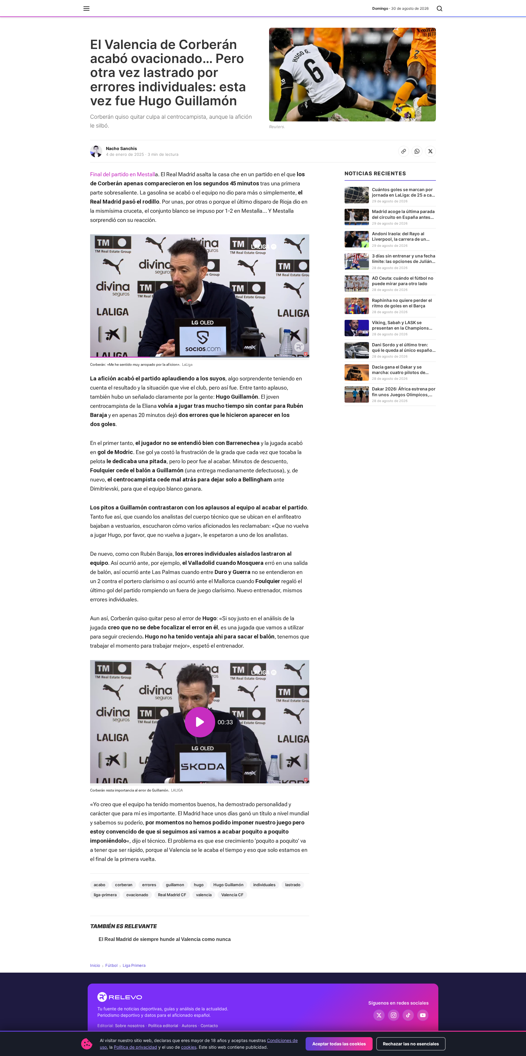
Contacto (209, 1025)
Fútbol (111, 965)
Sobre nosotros (130, 1025)
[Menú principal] (86, 8)
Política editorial (163, 1025)
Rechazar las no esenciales (411, 1043)
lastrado (292, 884)
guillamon (175, 884)
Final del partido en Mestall (122, 174)
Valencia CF (232, 894)
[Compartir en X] (430, 151)
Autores (189, 1025)
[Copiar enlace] (403, 151)
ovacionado (137, 894)
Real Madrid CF (172, 894)
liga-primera (105, 894)
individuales (264, 884)
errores (149, 884)
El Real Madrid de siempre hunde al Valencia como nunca (165, 939)
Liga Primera (134, 965)
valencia (204, 894)
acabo (99, 884)
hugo (199, 884)
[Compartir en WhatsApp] (417, 151)
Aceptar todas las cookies (339, 1043)
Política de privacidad (135, 1047)
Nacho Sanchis (121, 148)
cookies (188, 1047)
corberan (123, 884)
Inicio (95, 965)
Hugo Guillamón (228, 884)
